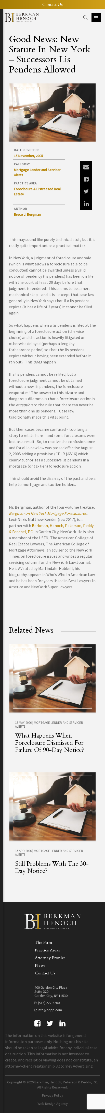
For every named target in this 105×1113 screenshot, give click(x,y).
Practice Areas (47, 950)
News (40, 965)
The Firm (43, 942)
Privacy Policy (52, 1095)
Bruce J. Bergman (27, 214)
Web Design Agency (52, 1103)
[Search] (85, 18)
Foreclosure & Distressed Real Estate (37, 191)
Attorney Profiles (50, 958)
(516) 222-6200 (49, 1002)
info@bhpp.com (50, 1010)
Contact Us (45, 973)
